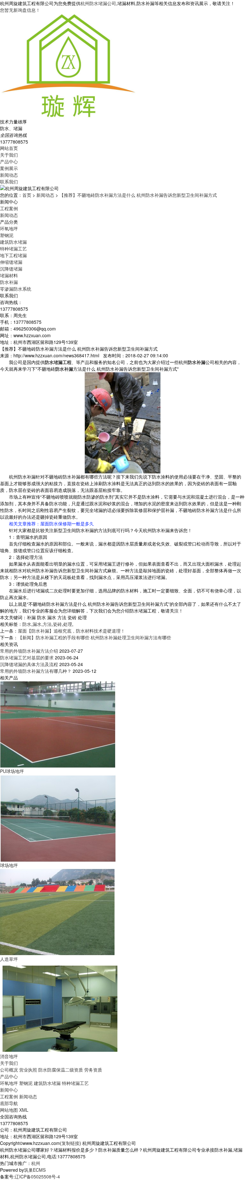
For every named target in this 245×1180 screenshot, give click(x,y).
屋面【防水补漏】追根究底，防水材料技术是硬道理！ (71, 630)
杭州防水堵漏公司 (98, 3)
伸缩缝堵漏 (11, 262)
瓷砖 (57, 624)
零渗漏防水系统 (15, 289)
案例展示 (9, 168)
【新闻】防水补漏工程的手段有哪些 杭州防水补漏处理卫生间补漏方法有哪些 (94, 637)
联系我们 (9, 181)
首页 (26, 195)
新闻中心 (9, 1090)
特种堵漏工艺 (13, 248)
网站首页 (9, 148)
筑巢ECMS (35, 1170)
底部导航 (9, 1103)
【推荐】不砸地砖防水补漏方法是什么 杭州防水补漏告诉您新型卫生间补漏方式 (138, 195)
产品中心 (9, 161)
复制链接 (70, 1143)
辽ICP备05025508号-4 (37, 1176)
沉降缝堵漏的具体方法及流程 (29, 664)
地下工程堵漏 (13, 255)
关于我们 (9, 155)
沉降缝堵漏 (11, 268)
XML (23, 1110)
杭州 (35, 1163)
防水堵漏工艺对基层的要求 (27, 657)
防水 (26, 624)
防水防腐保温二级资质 (60, 1069)
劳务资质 (93, 1069)
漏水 (37, 624)
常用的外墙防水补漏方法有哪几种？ (35, 671)
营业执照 (28, 1069)
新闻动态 (9, 175)
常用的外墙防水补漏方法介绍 (29, 651)
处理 (67, 624)
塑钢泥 (6, 235)
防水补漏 (9, 282)
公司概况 (9, 1069)
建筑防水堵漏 (13, 242)
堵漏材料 (9, 275)
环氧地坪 (9, 228)
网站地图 (9, 1110)
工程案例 (9, 208)
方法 (47, 624)
